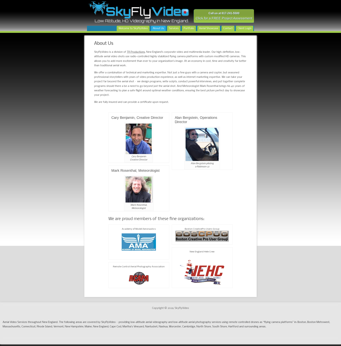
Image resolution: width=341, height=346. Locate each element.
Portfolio (189, 28)
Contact (228, 28)
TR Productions (136, 52)
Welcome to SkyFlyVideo (133, 28)
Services (174, 28)
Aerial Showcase (208, 28)
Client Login (244, 28)
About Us (158, 28)
